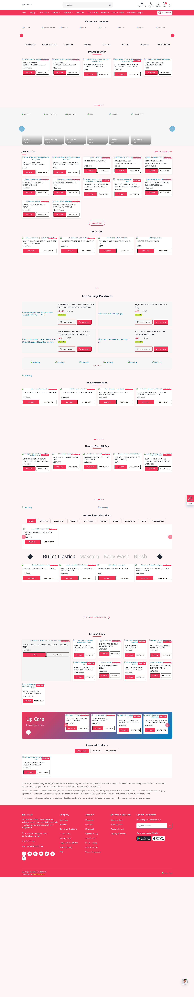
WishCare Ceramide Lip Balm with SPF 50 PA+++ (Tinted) (129, 721)
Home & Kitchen (118, 13)
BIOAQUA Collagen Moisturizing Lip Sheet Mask (125, 162)
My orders (89, 824)
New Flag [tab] (96, 751)
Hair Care (55, 13)
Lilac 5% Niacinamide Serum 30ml (35, 458)
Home (24, 13)
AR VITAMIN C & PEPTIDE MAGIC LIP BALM (76, 719)
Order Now (73, 74)
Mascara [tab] (89, 556)
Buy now (85, 322)
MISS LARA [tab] (103, 521)
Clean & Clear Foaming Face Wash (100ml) (96, 458)
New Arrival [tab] (82, 751)
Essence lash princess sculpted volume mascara (113, 393)
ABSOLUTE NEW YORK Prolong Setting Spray (156, 162)
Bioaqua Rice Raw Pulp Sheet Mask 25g (33, 184)
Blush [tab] (140, 556)
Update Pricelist (91, 847)
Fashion (104, 13)
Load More (97, 223)
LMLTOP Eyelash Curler (148, 241)
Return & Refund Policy (69, 843)
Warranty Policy (66, 847)
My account (89, 820)
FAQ (61, 852)
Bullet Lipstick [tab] (59, 556)
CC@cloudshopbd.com (33, 846)
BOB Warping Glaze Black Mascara (76, 392)
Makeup (32, 13)
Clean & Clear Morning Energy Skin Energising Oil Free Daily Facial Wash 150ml (127, 460)
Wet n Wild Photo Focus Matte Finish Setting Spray (127, 185)
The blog (63, 824)
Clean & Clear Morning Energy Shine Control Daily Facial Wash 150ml (158, 482)
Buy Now (29, 72)
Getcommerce (39, 874)
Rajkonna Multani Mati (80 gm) (65, 184)
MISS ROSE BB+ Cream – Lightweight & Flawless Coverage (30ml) (34, 163)
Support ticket (90, 838)
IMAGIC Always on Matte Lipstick (75, 568)
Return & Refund (117, 829)
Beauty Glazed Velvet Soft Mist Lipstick (150, 601)
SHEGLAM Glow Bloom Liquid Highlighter (124, 64)
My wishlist (89, 829)
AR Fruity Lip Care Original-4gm (100, 719)
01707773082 (29, 841)
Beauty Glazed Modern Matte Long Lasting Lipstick (114, 569)
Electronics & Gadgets (135, 13)
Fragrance (67, 13)
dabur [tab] (31, 521)
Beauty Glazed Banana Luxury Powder (160, 667)
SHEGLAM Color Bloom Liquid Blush (155, 87)
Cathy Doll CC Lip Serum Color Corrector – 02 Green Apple (156, 721)
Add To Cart (68, 322)
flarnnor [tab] (73, 521)
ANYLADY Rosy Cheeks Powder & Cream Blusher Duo (159, 646)
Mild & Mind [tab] (59, 521)
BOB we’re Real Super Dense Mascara (39, 392)
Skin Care (43, 13)
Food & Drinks (93, 13)
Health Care (80, 13)
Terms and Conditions (68, 829)
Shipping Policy (65, 838)
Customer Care (117, 820)
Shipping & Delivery (118, 833)
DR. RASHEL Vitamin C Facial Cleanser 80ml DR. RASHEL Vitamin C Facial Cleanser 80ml (96, 185)
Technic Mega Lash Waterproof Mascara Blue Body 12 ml (152, 393)
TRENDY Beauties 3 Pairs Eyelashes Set (115, 242)
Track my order (117, 824)
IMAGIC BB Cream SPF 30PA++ (108, 667)
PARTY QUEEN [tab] (89, 521)
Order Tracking (91, 843)
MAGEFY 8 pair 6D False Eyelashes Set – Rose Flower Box (39, 242)
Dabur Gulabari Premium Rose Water (38, 533)
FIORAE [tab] (143, 521)
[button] (21, 35)
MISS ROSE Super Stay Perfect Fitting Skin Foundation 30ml (62, 65)
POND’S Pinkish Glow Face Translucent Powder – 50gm (45, 646)
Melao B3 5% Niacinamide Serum (34, 206)
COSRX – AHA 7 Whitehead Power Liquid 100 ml (64, 206)
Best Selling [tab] (111, 751)
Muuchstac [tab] (130, 521)
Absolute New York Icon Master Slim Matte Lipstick (40, 569)
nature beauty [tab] (158, 521)
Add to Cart (42, 72)
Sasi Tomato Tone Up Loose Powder (108, 645)
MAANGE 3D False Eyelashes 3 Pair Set (78, 241)
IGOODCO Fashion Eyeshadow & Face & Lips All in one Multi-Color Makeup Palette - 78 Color (33, 692)
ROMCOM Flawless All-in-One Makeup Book (84, 668)
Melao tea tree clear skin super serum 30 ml (157, 184)
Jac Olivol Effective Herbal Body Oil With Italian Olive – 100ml (65, 163)
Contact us (64, 820)
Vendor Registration (93, 852)
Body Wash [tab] (117, 556)
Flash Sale (166, 12)
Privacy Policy (65, 833)
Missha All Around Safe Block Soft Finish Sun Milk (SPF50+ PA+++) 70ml (76, 306)
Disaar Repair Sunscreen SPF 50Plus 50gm (66, 458)
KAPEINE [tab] (116, 521)
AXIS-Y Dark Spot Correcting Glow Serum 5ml (34, 64)
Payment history (91, 833)
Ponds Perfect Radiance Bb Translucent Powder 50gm (134, 646)
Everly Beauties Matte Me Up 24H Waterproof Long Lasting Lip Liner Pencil (96, 65)
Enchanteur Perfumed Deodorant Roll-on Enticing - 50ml (33, 764)
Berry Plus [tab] (44, 521)
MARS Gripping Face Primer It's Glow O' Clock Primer (133, 668)
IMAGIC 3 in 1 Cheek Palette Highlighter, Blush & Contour (84, 646)
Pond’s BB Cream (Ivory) (95, 161)
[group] (36, 362)
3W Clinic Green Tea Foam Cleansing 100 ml (150, 333)
